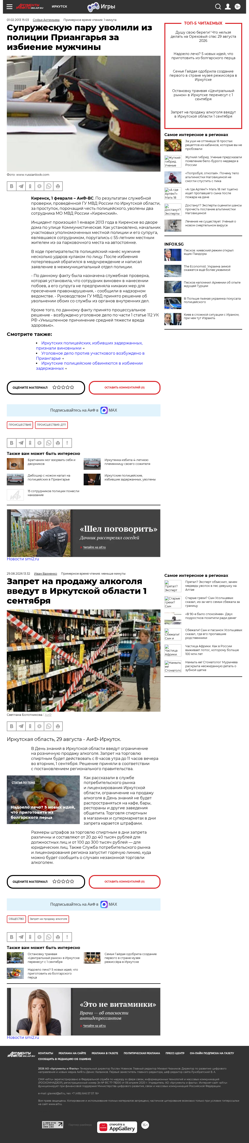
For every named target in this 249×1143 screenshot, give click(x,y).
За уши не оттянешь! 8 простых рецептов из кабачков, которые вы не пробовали (213, 145)
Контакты (45, 1053)
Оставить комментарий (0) (125, 387)
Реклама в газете (105, 1053)
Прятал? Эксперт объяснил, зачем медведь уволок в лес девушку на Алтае (211, 585)
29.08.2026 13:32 (18, 573)
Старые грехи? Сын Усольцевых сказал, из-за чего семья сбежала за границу (212, 602)
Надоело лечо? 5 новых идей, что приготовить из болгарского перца (203, 56)
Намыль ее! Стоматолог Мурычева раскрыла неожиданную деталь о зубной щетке (211, 666)
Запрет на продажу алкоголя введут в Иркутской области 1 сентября (203, 114)
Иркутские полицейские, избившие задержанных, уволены (130, 477)
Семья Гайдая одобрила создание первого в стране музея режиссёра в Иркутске (203, 75)
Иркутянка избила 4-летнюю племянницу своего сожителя (127, 462)
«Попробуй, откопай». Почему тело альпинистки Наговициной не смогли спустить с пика (212, 177)
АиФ (48, 715)
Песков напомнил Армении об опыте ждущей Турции (212, 284)
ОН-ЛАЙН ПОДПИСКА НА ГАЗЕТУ (212, 1053)
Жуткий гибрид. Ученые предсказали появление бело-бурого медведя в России (213, 161)
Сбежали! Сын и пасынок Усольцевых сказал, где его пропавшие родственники (213, 634)
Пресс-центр (175, 1053)
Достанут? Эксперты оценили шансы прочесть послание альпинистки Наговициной (213, 209)
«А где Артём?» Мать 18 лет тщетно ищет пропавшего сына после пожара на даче (211, 193)
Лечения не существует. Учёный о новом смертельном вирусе (210, 223)
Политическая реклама (142, 1053)
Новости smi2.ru (23, 559)
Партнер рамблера (80, 1124)
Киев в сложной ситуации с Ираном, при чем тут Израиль (211, 316)
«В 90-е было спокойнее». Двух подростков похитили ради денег (211, 616)
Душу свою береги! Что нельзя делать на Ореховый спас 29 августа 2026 (203, 36)
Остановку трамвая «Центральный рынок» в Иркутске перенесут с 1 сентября (203, 95)
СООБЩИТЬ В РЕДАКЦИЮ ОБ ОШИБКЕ (64, 1059)
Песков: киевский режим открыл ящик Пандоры (209, 252)
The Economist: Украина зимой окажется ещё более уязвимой (207, 268)
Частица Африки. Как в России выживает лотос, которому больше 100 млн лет (212, 650)
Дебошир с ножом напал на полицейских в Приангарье (49, 477)
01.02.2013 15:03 (18, 20)
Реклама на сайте (72, 1053)
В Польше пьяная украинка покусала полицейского (212, 300)
